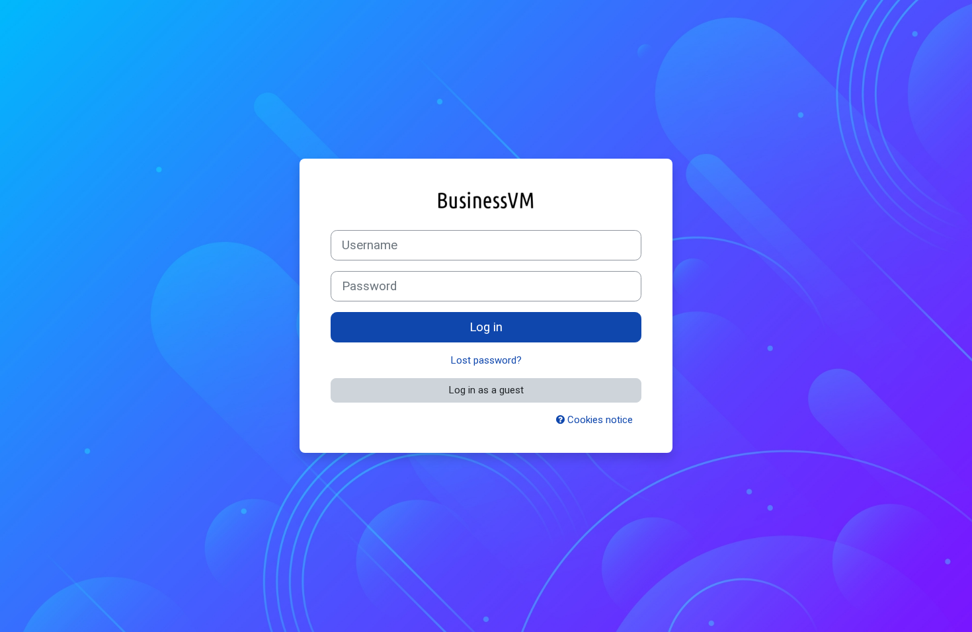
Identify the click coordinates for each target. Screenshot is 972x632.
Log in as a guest (486, 390)
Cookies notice (599, 420)
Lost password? (486, 360)
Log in (486, 327)
